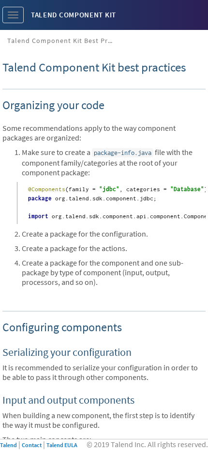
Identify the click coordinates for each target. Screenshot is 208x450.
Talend (8, 445)
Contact (32, 445)
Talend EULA (61, 445)
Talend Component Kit (73, 14)
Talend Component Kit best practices (64, 40)
